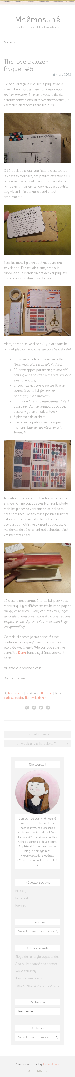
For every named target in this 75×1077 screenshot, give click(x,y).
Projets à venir (38, 734)
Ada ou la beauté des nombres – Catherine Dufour (37, 964)
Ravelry (20, 905)
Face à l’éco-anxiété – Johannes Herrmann (37, 985)
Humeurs (47, 693)
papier (19, 697)
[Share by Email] (48, 707)
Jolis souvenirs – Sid (29, 978)
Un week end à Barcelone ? (36, 744)
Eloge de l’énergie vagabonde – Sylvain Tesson (37, 957)
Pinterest (21, 898)
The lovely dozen (35, 697)
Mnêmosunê (37, 19)
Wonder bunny (25, 971)
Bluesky (20, 891)
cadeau (9, 697)
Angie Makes (50, 1064)
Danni (22, 653)
